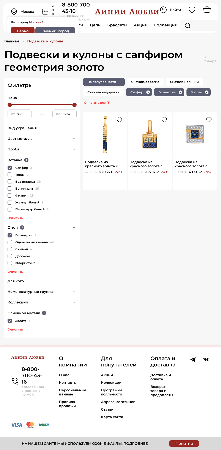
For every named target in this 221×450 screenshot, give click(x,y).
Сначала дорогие (145, 82)
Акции (141, 25)
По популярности (101, 82)
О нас (64, 375)
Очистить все (97, 103)
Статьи (107, 409)
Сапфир (139, 92)
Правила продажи (67, 404)
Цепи (95, 25)
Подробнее (135, 444)
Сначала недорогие (103, 92)
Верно (22, 31)
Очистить (15, 218)
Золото (199, 92)
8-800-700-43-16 (32, 375)
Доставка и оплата (160, 377)
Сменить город (55, 31)
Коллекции (166, 25)
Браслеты (117, 25)
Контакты (68, 383)
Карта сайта (112, 417)
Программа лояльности (111, 392)
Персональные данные (72, 392)
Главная (11, 41)
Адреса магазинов (118, 402)
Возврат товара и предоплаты (161, 391)
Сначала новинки (184, 82)
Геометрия (169, 92)
